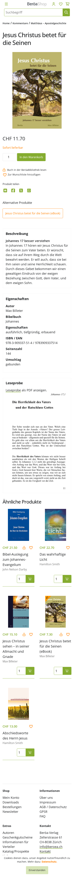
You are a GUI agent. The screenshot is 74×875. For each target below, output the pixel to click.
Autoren (8, 833)
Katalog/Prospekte (16, 851)
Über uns (46, 797)
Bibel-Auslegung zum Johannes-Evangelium (15, 559)
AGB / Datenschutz (53, 807)
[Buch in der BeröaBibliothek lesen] (25, 548)
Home (6, 23)
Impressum (48, 802)
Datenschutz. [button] (49, 861)
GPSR (43, 811)
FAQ (42, 816)
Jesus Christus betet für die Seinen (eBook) (32, 213)
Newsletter (10, 811)
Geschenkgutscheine (18, 837)
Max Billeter (14, 311)
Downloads (11, 802)
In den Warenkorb (31, 157)
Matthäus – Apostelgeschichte (48, 23)
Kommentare (20, 23)
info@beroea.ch (51, 847)
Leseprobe (13, 390)
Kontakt (45, 851)
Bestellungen (12, 807)
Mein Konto (11, 797)
